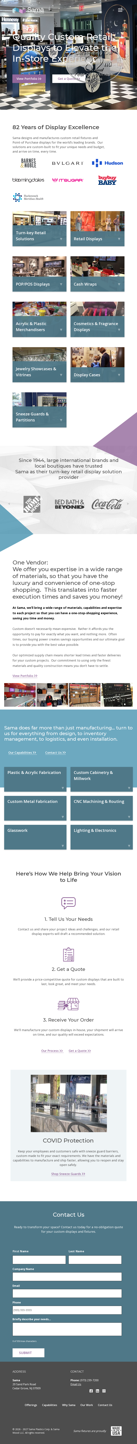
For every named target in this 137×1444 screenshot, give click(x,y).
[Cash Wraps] (97, 274)
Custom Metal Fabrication (33, 801)
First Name (21, 1251)
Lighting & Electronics (95, 830)
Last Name (76, 1251)
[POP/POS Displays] (39, 274)
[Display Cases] (97, 364)
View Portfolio (27, 79)
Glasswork (18, 830)
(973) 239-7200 (89, 1380)
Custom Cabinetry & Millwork (93, 775)
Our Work (86, 1405)
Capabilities (49, 1405)
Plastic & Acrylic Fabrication (34, 772)
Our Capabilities (20, 753)
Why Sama (68, 1405)
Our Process (50, 1051)
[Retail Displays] (97, 228)
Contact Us (53, 753)
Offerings (31, 1405)
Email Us (76, 1384)
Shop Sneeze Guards (66, 1174)
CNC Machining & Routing (99, 801)
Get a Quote (78, 1051)
